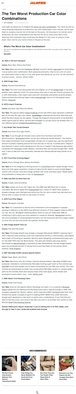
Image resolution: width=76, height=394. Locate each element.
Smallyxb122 (34, 190)
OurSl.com (37, 274)
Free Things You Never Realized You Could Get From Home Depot (28, 376)
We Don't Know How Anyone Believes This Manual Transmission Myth (9, 377)
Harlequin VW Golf (31, 69)
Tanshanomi (20, 138)
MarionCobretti (19, 243)
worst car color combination (45, 27)
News (4, 9)
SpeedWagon (37, 115)
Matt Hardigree (8, 22)
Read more (7, 54)
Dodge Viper (58, 90)
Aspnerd (11, 100)
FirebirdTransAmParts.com (30, 123)
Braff (11, 302)
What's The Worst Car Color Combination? (24, 46)
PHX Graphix (15, 249)
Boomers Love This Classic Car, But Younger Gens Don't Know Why (66, 376)
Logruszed (57, 69)
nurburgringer (40, 97)
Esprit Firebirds (31, 113)
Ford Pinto (46, 167)
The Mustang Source (22, 302)
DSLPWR (5, 266)
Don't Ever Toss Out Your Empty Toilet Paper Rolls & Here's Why (47, 376)
